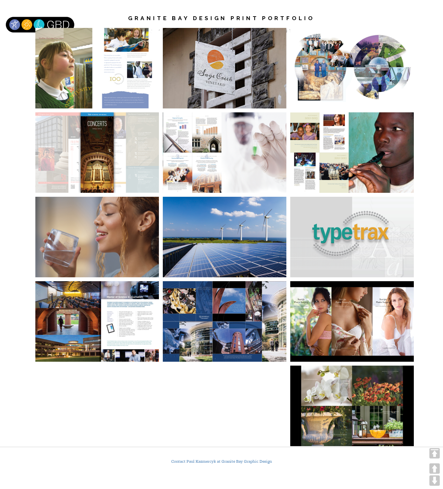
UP (434, 468)
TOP (434, 453)
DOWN (434, 480)
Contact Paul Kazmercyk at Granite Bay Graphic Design (221, 461)
